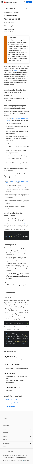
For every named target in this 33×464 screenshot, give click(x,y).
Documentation (8, 12)
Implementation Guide (12, 15)
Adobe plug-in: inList (11, 399)
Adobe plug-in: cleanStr (12, 403)
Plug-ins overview (10, 406)
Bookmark (7, 25)
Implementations (11, 29)
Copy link (14, 25)
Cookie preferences (20, 457)
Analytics (16, 12)
